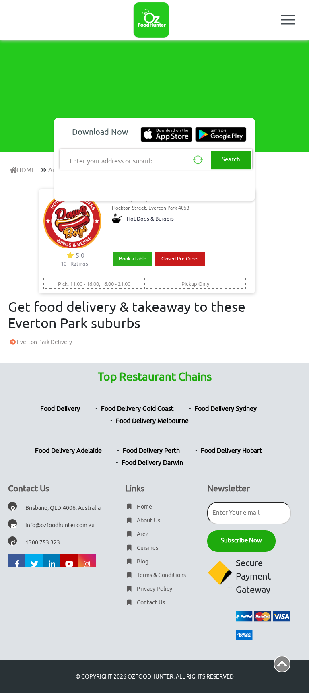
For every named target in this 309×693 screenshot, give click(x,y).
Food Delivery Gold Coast (137, 409)
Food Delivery (60, 409)
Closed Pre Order (180, 259)
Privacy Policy (154, 589)
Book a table (132, 259)
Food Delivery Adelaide (68, 451)
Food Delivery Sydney (225, 409)
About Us (148, 520)
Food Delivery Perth (151, 451)
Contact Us (150, 602)
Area (142, 534)
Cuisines (147, 547)
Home (144, 506)
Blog (142, 561)
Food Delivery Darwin (152, 463)
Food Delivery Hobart (231, 451)
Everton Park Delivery (44, 342)
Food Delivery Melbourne (152, 421)
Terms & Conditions (161, 575)
